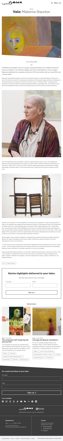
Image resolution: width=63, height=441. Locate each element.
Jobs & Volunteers (6, 438)
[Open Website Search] (52, 3)
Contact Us (45, 430)
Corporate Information (25, 438)
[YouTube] (21, 401)
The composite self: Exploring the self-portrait (15, 341)
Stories (31, 9)
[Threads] (10, 401)
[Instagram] (6, 401)
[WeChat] (25, 401)
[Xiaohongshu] (29, 401)
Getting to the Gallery (47, 426)
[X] (14, 401)
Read (3, 338)
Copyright (17, 438)
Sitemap (33, 438)
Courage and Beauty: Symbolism (45, 340)
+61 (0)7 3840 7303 (47, 428)
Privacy (12, 438)
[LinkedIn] (36, 401)
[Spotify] (32, 401)
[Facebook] (3, 401)
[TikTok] (17, 401)
